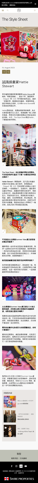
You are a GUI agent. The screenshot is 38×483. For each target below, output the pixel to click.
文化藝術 (23, 458)
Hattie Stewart (27, 94)
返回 (36, 460)
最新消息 (14, 458)
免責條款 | (6, 471)
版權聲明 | (18, 471)
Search (7, 10)
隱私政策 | (12, 471)
